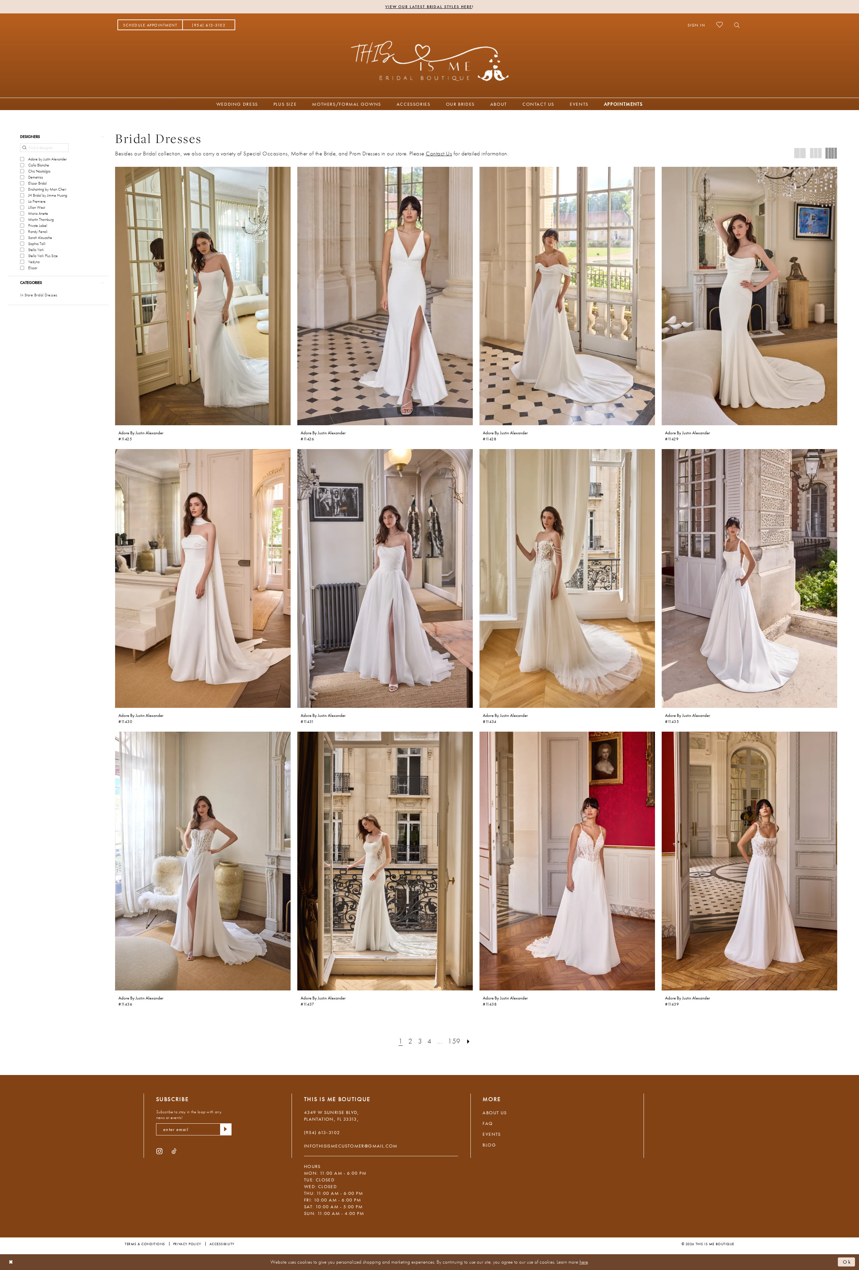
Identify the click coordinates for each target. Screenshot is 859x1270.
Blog (489, 1145)
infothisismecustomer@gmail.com (351, 1146)
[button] (696, 25)
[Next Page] (468, 1041)
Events (492, 1134)
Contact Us (439, 153)
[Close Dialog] (11, 1262)
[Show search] (735, 25)
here (583, 1262)
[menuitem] (150, 24)
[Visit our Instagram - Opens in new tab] (159, 1151)
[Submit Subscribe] (226, 1129)
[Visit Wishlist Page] (719, 24)
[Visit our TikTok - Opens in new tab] (174, 1151)
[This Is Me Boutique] (429, 61)
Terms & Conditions (145, 1243)
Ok (847, 1262)
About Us (495, 1113)
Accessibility (222, 1243)
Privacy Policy (187, 1243)
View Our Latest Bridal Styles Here (428, 6)
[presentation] (203, 296)
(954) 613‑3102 (322, 1132)
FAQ (488, 1123)
